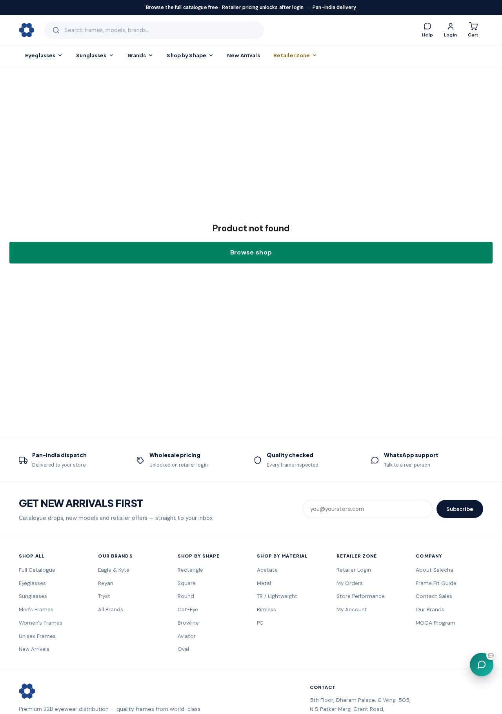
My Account (351, 609)
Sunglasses (91, 55)
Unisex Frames (37, 636)
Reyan (105, 583)
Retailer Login (353, 570)
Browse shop (251, 252)
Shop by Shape (186, 55)
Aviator (187, 636)
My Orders (349, 583)
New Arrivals (243, 55)
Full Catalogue (37, 570)
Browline (188, 623)
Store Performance (360, 596)
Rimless (266, 609)
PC (260, 623)
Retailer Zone (291, 55)
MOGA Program (435, 623)
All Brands (110, 609)
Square (187, 583)
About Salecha (434, 570)
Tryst (104, 596)
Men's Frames (36, 609)
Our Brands (430, 609)
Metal (264, 583)
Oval (183, 649)
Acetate (267, 570)
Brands (136, 55)
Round (186, 596)
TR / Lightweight (277, 596)
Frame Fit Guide (436, 583)
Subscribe (459, 508)
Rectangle (190, 570)
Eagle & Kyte (113, 570)
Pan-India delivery (334, 7)
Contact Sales (434, 596)
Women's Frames (40, 623)
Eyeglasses (40, 55)
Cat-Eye (188, 609)
